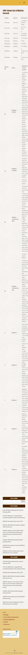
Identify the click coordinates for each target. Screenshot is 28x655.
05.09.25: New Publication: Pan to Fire (13, 521)
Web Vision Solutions (18, 653)
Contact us (7, 624)
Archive (6, 622)
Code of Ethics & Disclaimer (11, 617)
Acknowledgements (9, 619)
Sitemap (6, 615)
